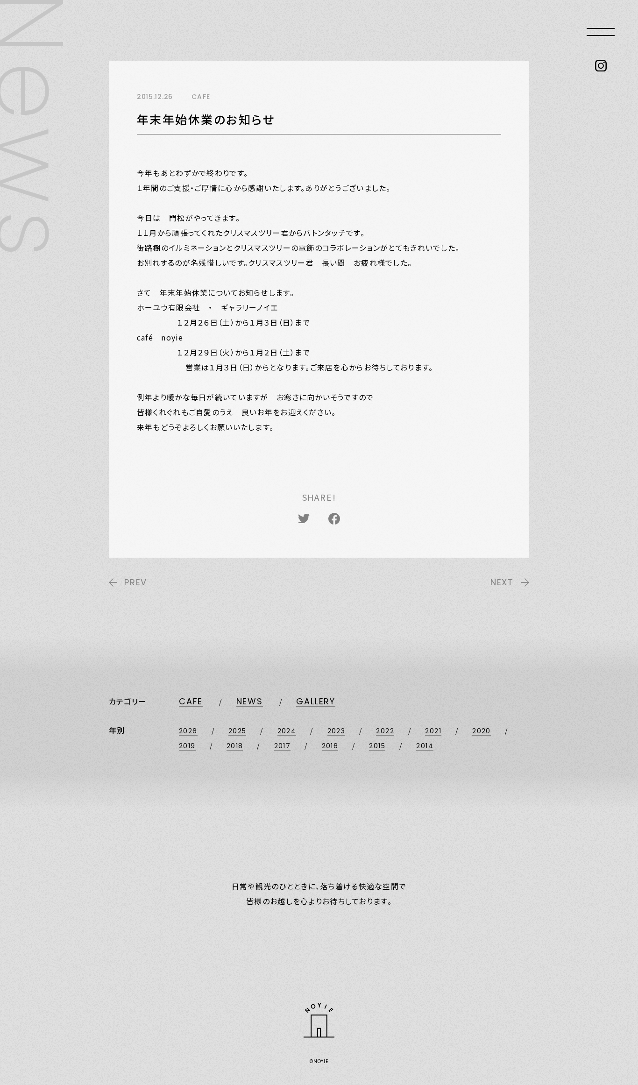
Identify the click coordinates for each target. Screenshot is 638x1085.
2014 (424, 746)
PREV (135, 582)
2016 (330, 746)
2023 (336, 731)
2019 (187, 746)
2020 (481, 731)
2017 (282, 746)
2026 (188, 731)
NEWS (249, 701)
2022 (385, 731)
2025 (237, 731)
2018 (235, 746)
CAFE (191, 701)
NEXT (502, 582)
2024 (287, 731)
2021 (433, 731)
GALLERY (315, 701)
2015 (377, 746)
